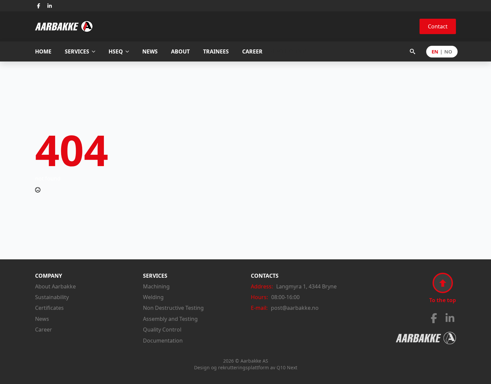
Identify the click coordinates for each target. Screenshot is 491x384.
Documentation (163, 340)
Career (43, 329)
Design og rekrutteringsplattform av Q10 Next (245, 367)
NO (448, 51)
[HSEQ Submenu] (129, 51)
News (42, 319)
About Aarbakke (55, 286)
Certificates (49, 307)
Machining (156, 286)
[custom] (38, 5)
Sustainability (52, 297)
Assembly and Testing (170, 319)
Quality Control (162, 329)
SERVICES (77, 51)
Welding (153, 297)
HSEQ (116, 51)
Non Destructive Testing (173, 307)
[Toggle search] (412, 51)
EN (435, 51)
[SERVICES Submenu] (95, 51)
